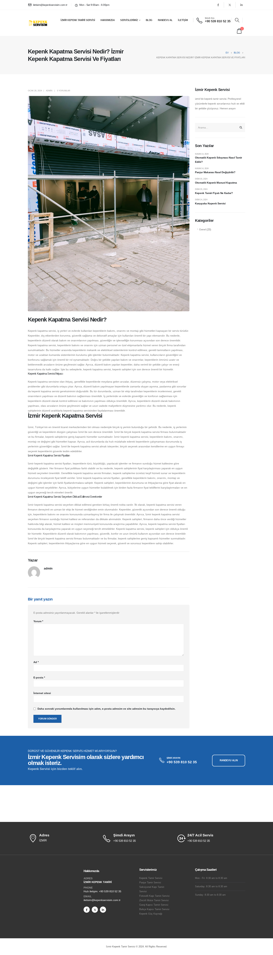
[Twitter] (229, 4)
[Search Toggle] (237, 20)
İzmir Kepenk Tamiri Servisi (78, 20)
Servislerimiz (129, 20)
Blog (149, 20)
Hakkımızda (107, 20)
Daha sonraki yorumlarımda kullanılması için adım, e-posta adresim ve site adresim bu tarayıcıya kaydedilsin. (107, 708)
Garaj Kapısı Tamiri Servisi (153, 905)
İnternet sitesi (42, 693)
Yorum (38, 621)
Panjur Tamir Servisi (150, 882)
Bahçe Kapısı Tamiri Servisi (154, 909)
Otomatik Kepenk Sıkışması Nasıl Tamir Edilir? (218, 159)
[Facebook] (218, 4)
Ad (36, 662)
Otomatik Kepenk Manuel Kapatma (216, 182)
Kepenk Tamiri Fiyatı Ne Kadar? (214, 193)
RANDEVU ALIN (229, 760)
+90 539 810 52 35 (110, 891)
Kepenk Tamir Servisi (150, 878)
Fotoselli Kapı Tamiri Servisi (154, 896)
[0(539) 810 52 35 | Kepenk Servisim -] (39, 23)
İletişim (183, 20)
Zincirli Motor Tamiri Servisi (154, 900)
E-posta (39, 677)
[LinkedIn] (241, 4)
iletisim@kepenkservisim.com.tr (102, 900)
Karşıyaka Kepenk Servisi (210, 203)
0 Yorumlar (63, 90)
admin (49, 90)
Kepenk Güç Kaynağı (150, 913)
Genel (202, 229)
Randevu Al (165, 20)
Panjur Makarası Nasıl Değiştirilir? (215, 172)
